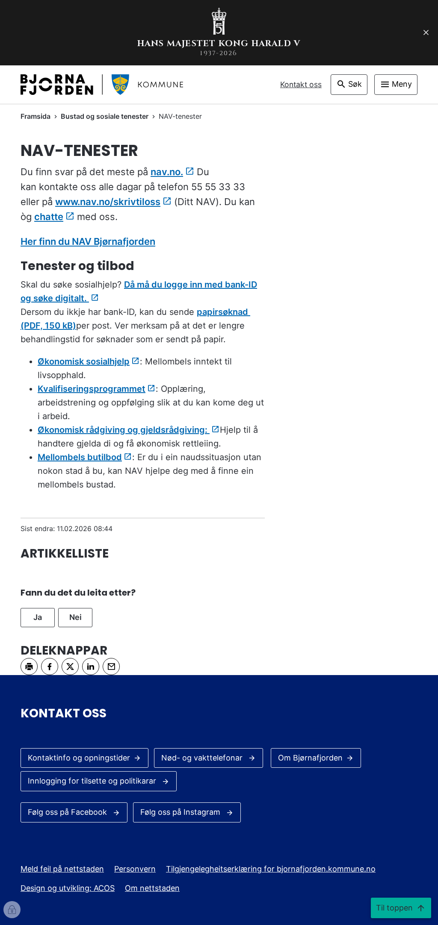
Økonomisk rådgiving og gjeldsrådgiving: (124, 430)
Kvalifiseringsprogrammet (91, 389)
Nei (75, 617)
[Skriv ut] (29, 666)
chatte (48, 216)
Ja (37, 617)
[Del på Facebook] (49, 666)
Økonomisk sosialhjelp (84, 361)
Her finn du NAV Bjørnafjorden (88, 241)
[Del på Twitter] (70, 666)
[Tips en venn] (111, 666)
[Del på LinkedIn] (90, 666)
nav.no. (167, 171)
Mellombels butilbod (80, 457)
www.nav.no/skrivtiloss (107, 201)
